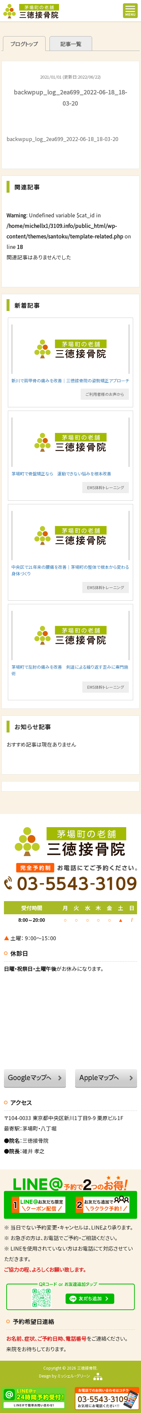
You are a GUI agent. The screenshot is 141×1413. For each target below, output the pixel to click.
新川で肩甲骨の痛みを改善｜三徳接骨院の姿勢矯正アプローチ (70, 380)
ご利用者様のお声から (105, 394)
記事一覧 (70, 44)
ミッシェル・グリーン (73, 1375)
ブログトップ (24, 44)
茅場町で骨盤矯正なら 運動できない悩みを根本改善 (61, 473)
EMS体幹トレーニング (105, 487)
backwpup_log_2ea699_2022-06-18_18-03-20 (62, 139)
